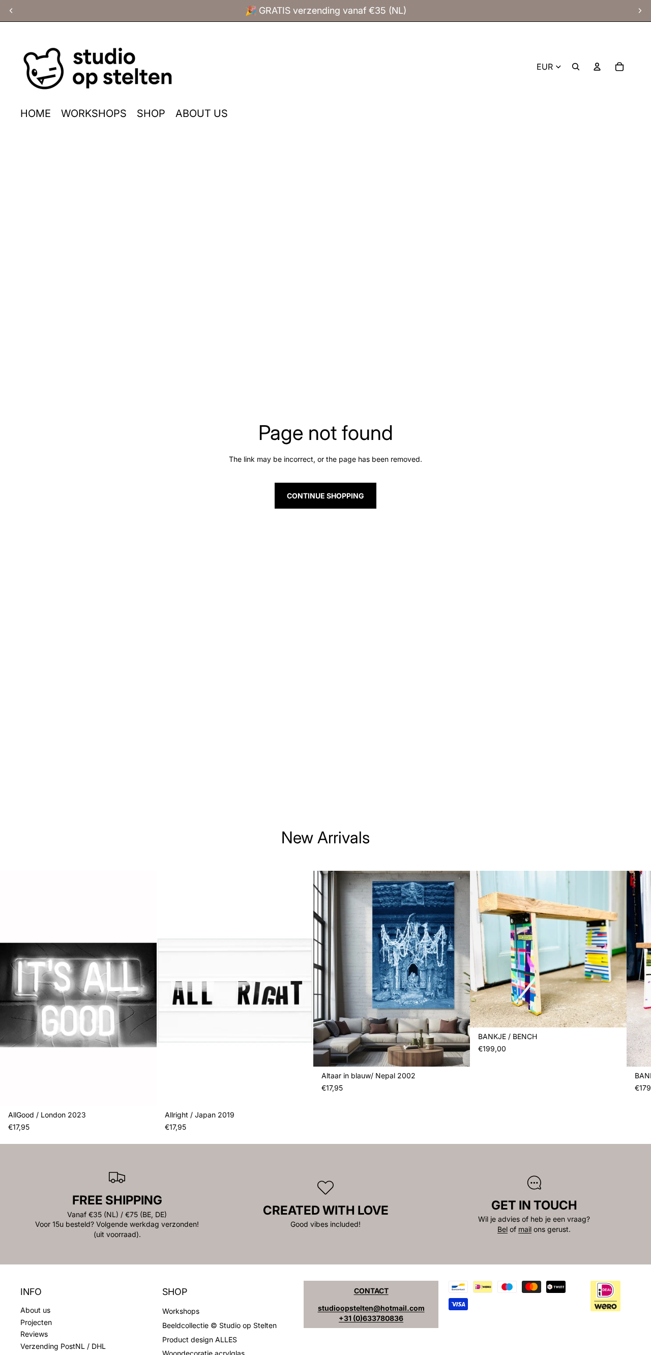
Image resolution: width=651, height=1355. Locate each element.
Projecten (36, 1322)
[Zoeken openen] (576, 66)
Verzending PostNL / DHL (63, 1346)
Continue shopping (325, 495)
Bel (502, 1229)
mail (524, 1229)
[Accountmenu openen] (597, 66)
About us (35, 1310)
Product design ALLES (199, 1339)
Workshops (180, 1311)
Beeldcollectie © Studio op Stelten (219, 1325)
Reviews (34, 1334)
